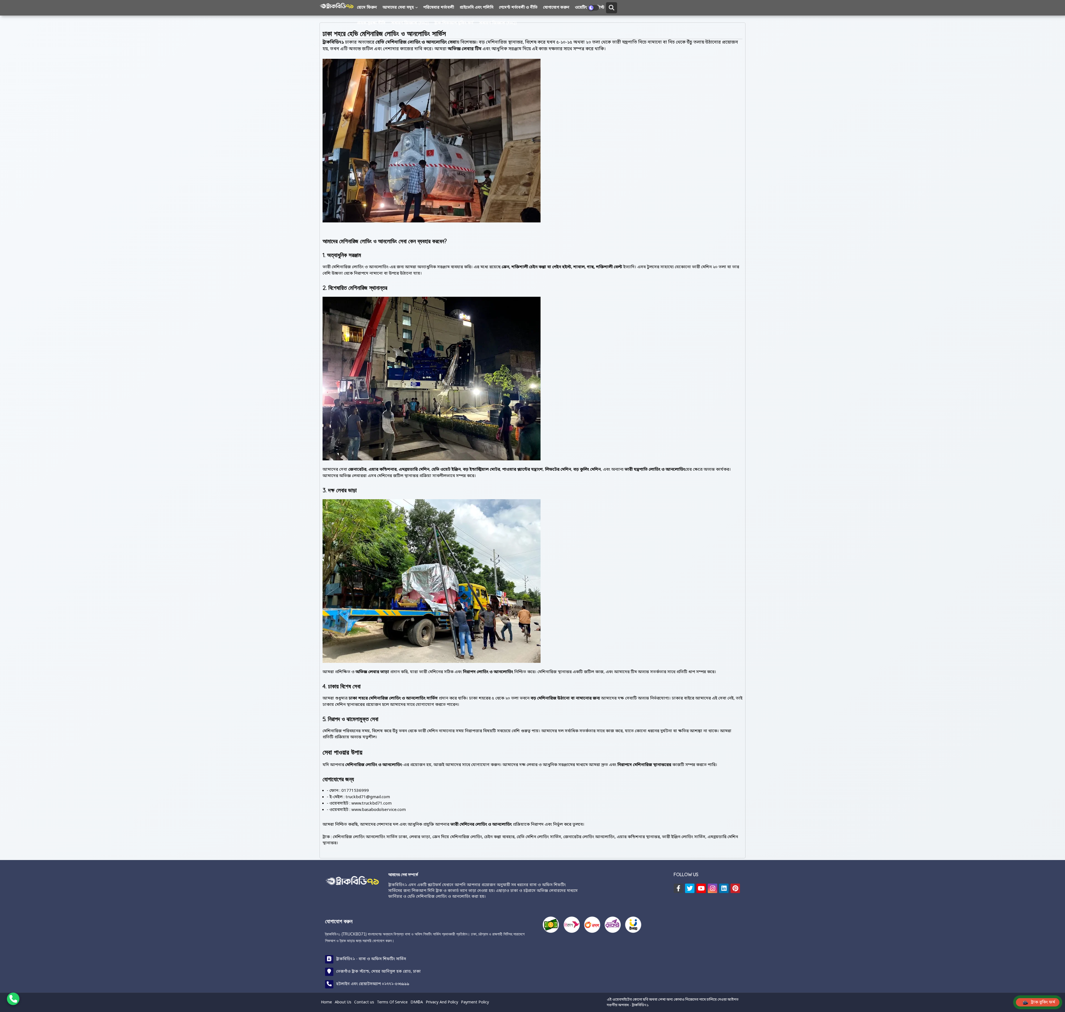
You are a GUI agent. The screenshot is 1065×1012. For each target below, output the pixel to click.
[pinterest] (735, 888)
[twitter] (689, 888)
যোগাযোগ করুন (556, 7)
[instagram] (712, 888)
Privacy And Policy (442, 1002)
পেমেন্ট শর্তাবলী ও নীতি (518, 7)
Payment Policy (475, 1002)
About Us (343, 1002)
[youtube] (701, 888)
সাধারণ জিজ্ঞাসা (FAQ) (410, 23)
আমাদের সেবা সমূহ (398, 7)
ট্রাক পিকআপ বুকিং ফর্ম (453, 23)
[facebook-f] (678, 888)
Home (326, 1002)
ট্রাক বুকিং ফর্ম (1043, 1002)
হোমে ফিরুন (367, 7)
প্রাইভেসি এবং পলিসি (476, 7)
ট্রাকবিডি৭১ (640, 1005)
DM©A (416, 1002)
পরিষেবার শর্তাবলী (438, 7)
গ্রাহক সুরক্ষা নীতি (371, 23)
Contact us (364, 1002)
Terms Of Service (392, 1002)
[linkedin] (724, 888)
